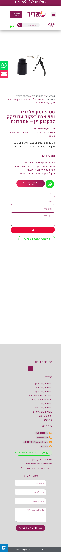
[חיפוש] (19, 25)
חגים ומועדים (37, 96)
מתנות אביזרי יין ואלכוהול (32, 132)
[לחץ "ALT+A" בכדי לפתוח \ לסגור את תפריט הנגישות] (4, 548)
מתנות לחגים (13, 132)
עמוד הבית (50, 96)
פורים (52, 136)
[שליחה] (33, 230)
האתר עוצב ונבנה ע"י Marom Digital (29, 549)
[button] (53, 14)
